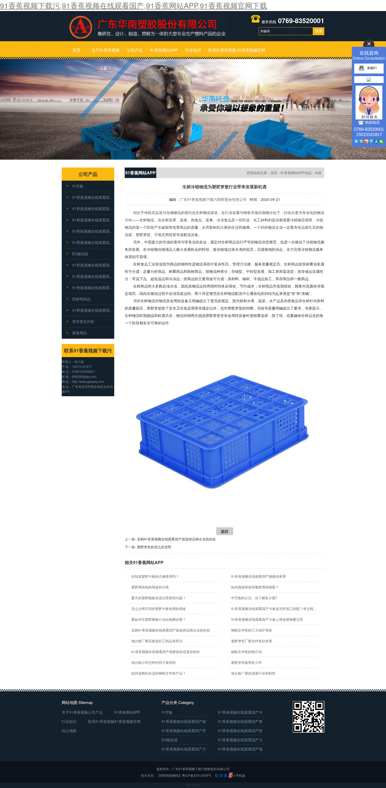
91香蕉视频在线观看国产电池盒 (93, 287)
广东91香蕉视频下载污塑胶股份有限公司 (213, 199)
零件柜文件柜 (83, 321)
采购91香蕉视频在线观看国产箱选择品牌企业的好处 (176, 538)
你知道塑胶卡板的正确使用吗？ (155, 576)
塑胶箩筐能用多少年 (246, 662)
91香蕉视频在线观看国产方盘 (93, 276)
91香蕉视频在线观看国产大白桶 (93, 265)
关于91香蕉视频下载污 (105, 53)
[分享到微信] (381, 141)
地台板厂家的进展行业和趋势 (253, 673)
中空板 (77, 186)
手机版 (240, 775)
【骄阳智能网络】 (169, 775)
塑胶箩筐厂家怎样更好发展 (251, 640)
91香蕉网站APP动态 (164, 53)
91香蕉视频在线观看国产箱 (93, 208)
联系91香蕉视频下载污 (222, 53)
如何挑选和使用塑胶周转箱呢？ (255, 587)
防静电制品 (81, 298)
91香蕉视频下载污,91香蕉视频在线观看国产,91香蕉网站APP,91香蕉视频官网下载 (133, 5)
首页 (76, 50)
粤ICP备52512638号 (196, 775)
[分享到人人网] (376, 141)
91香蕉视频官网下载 (251, 53)
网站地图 (193, 785)
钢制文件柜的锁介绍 (246, 651)
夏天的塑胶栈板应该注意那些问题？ (158, 597)
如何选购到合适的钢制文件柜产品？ (158, 673)
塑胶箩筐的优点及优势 (154, 546)
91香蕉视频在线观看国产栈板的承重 (258, 576)
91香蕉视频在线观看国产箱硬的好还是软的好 (165, 651)
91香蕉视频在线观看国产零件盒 (93, 231)
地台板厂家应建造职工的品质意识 (156, 640)
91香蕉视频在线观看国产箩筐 (93, 219)
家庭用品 (79, 332)
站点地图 (69, 730)
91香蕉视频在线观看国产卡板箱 (93, 310)
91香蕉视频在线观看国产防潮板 (93, 242)
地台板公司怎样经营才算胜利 (153, 662)
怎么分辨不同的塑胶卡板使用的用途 (158, 608)
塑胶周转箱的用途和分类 (150, 587)
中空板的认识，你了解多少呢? (254, 597)
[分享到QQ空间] (361, 141)
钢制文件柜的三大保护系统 (251, 630)
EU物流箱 (80, 253)
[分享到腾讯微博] (371, 141)
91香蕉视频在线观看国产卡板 (93, 197)
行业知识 (193, 50)
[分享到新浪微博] (366, 141)
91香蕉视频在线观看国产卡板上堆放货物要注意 (267, 619)
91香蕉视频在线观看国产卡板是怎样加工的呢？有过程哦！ (274, 608)
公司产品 (135, 50)
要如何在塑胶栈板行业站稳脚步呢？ (158, 619)
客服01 (372, 67)
